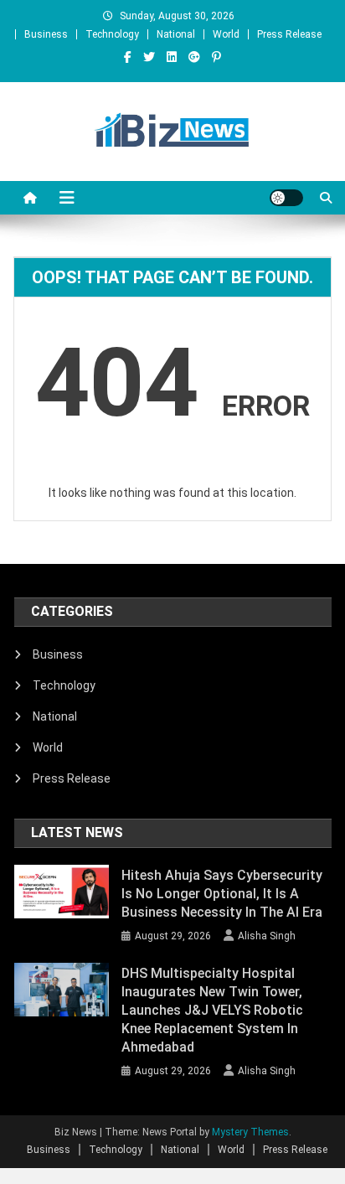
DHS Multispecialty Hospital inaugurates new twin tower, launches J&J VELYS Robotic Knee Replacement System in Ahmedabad (212, 1010)
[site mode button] (286, 197)
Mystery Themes (250, 1132)
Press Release (289, 34)
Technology (112, 34)
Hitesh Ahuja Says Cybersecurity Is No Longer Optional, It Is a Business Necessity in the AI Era (221, 893)
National (176, 34)
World (226, 34)
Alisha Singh (267, 936)
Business (46, 34)
